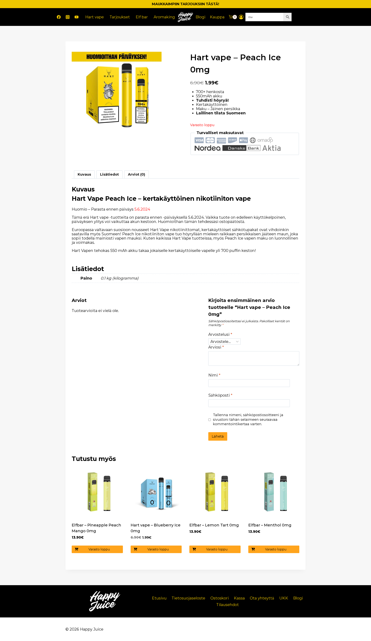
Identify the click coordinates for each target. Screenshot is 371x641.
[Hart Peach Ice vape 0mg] (117, 92)
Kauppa (217, 17)
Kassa (239, 598)
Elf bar (142, 17)
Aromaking (164, 17)
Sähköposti (220, 395)
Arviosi (216, 347)
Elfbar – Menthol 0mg (269, 525)
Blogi (200, 17)
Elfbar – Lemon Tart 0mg (214, 525)
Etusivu (159, 598)
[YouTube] (76, 17)
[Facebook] (59, 17)
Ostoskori (219, 598)
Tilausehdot (227, 604)
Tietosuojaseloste (188, 598)
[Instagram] (67, 17)
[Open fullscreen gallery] (157, 133)
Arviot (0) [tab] (136, 174)
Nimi (214, 375)
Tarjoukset (120, 17)
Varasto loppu (99, 549)
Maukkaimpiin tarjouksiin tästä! (185, 4)
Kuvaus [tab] (84, 174)
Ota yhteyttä (262, 598)
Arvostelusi (220, 334)
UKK (283, 598)
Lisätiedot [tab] (109, 174)
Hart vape (94, 17)
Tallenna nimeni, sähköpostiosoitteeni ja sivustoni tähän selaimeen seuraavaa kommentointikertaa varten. (248, 419)
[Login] (241, 17)
